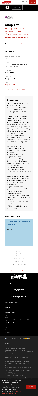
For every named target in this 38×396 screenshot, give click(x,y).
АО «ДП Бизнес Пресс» (11, 302)
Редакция (7, 307)
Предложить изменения (16, 89)
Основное (14, 44)
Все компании (19, 259)
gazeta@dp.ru (8, 332)
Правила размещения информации (19, 270)
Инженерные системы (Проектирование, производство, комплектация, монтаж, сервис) (17, 34)
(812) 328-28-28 (9, 327)
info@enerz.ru (10, 79)
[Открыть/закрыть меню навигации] (23, 2)
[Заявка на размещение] (30, 8)
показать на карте (10, 322)
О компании (25, 44)
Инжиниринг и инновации (14, 28)
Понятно (31, 387)
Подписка (7, 310)
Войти (32, 2)
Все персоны (19, 261)
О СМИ (7, 305)
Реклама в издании (10, 312)
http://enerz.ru (10, 85)
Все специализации (19, 264)
